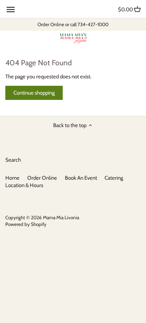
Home (12, 178)
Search (13, 160)
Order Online (42, 178)
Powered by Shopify (25, 224)
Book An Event (81, 178)
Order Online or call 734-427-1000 (73, 24)
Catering (114, 178)
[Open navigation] (10, 9)
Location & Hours (24, 185)
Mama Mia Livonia (61, 217)
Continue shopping (34, 93)
